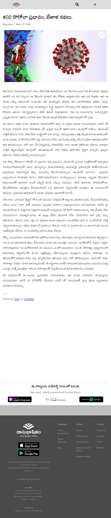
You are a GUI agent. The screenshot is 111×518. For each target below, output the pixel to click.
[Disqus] (55, 343)
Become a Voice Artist (83, 449)
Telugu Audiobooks (63, 432)
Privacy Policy (82, 442)
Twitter (99, 442)
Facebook (101, 430)
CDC (17, 299)
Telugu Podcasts (62, 440)
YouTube (100, 436)
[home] (38, 4)
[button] (95, 4)
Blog (60, 448)
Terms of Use (82, 436)
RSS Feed (101, 448)
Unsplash (29, 299)
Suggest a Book (83, 456)
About (79, 430)
